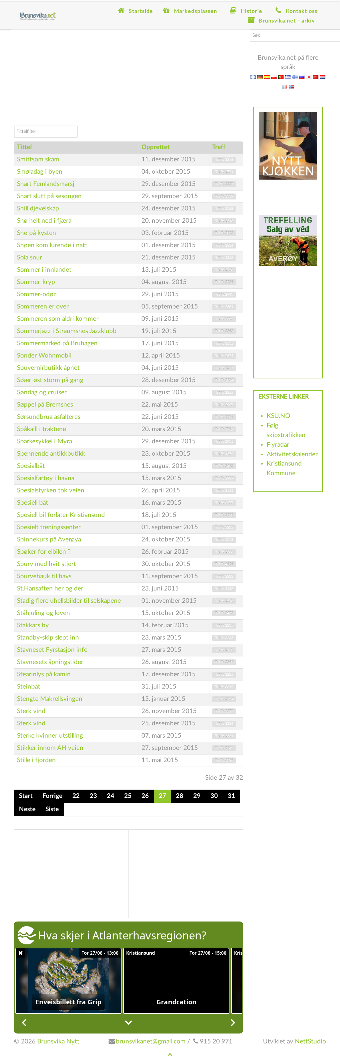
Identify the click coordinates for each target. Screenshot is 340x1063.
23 (93, 796)
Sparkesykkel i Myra (44, 441)
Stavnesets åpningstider (50, 662)
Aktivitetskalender (292, 454)
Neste (27, 809)
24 (110, 796)
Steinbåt (28, 687)
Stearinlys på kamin (44, 674)
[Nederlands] (322, 77)
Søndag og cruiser (42, 392)
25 (127, 796)
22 (76, 796)
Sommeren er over (43, 307)
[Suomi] (295, 77)
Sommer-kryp (36, 282)
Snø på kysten (36, 233)
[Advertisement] (128, 75)
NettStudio (310, 1041)
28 (179, 796)
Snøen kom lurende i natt (52, 245)
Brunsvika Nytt (58, 1041)
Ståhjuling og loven (43, 613)
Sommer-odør (36, 294)
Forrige (52, 796)
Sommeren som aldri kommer (58, 319)
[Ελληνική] (288, 77)
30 (214, 796)
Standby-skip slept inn (48, 638)
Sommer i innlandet (44, 270)
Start (26, 796)
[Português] (281, 77)
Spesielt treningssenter (49, 527)
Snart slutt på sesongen (49, 196)
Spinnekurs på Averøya (49, 539)
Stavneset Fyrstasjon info (52, 650)
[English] (253, 77)
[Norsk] (291, 86)
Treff (218, 147)
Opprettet (155, 147)
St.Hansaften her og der (50, 589)
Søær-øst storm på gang (50, 380)
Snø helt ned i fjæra (44, 221)
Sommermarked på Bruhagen (57, 343)
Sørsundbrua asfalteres (48, 417)
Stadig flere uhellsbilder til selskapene (69, 601)
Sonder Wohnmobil (44, 356)
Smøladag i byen (39, 172)
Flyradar (278, 445)
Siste (52, 809)
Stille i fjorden (36, 760)
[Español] (267, 77)
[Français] (284, 86)
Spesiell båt (32, 503)
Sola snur (29, 257)
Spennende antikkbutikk (51, 454)
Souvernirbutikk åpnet (48, 368)
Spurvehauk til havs (44, 576)
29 (197, 796)
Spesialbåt (31, 466)
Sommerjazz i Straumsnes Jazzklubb (67, 331)
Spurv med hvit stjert (46, 564)
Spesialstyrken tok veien (50, 490)
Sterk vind (31, 711)
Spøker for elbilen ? (44, 552)
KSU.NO (278, 416)
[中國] (315, 77)
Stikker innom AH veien (50, 748)
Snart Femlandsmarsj (45, 184)
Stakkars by (33, 625)
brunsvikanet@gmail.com (151, 1041)
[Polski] (274, 77)
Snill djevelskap (38, 208)
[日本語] (308, 77)
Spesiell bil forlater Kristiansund (61, 515)
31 (231, 796)
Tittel (24, 147)
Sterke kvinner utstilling (50, 736)
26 (145, 796)
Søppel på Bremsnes (45, 405)
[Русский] (301, 77)
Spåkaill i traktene (41, 429)
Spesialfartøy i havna (45, 478)
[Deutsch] (260, 77)
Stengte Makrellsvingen (49, 699)
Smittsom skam (38, 159)
